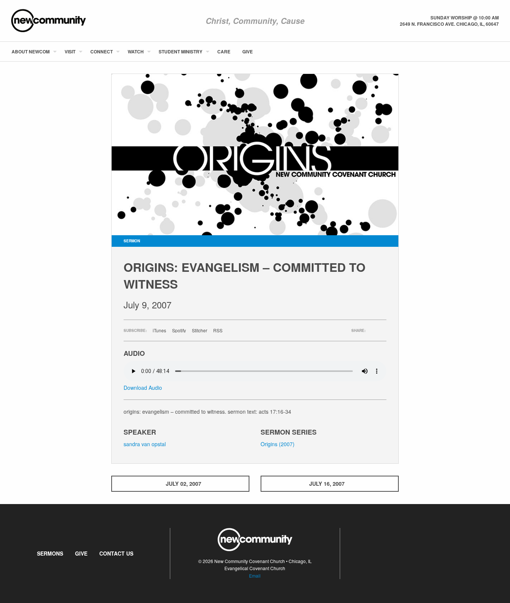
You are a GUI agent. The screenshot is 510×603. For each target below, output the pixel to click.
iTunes (159, 330)
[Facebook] (486, 51)
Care (223, 51)
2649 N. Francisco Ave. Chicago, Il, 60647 (449, 24)
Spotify (179, 330)
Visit (70, 51)
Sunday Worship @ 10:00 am (464, 17)
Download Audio (143, 387)
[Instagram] (498, 51)
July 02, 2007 (183, 483)
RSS (218, 330)
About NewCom (31, 51)
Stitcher (199, 330)
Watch (136, 51)
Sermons (50, 553)
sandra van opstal (145, 444)
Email (255, 575)
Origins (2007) (278, 444)
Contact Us (116, 553)
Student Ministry (180, 51)
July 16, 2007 (327, 483)
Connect (101, 51)
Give (247, 51)
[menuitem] (32, 51)
